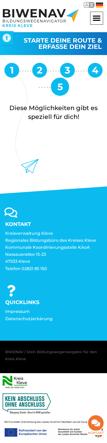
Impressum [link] (17, 311)
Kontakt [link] (96, 433)
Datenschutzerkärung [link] (28, 318)
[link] (7, 38)
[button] (96, 18)
